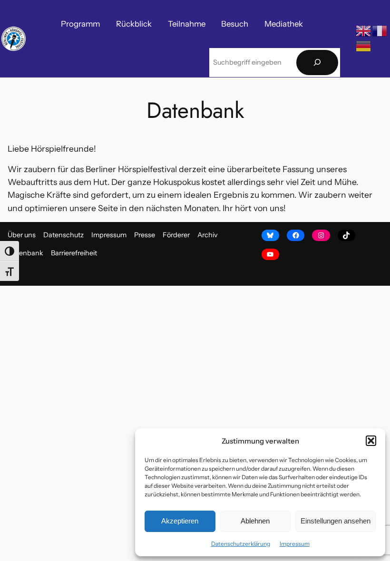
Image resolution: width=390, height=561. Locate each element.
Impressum (295, 543)
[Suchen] (317, 62)
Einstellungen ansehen (335, 521)
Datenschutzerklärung (240, 543)
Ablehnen (255, 521)
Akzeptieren (179, 521)
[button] (371, 440)
